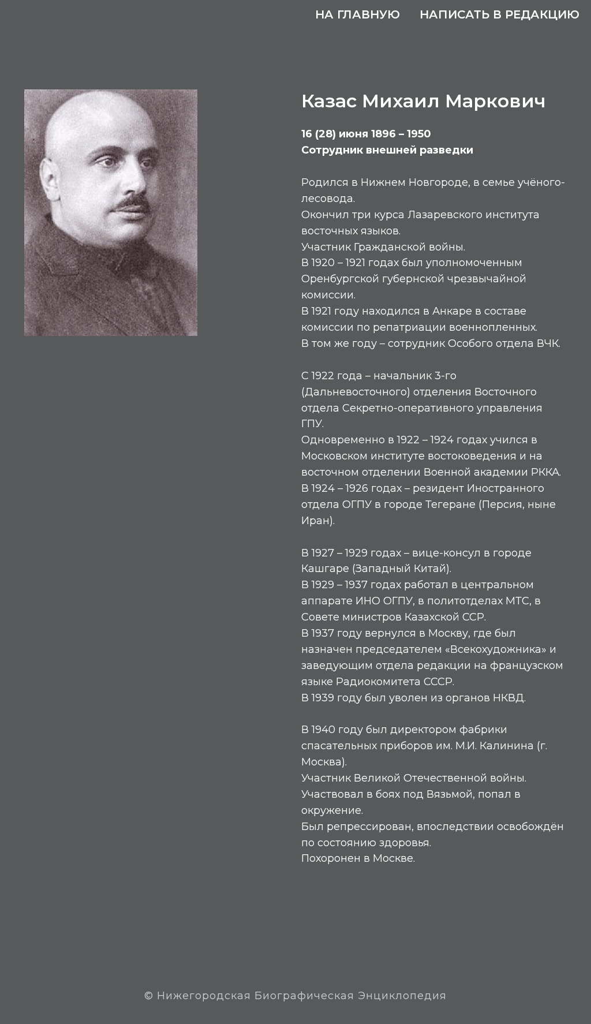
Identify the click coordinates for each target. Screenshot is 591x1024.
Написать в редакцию (499, 14)
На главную (357, 14)
